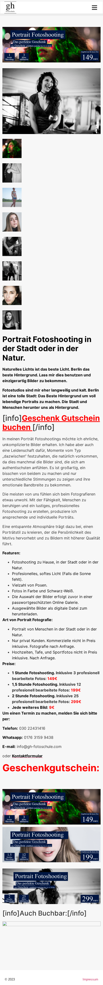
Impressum (90, 979)
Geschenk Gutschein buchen (51, 422)
